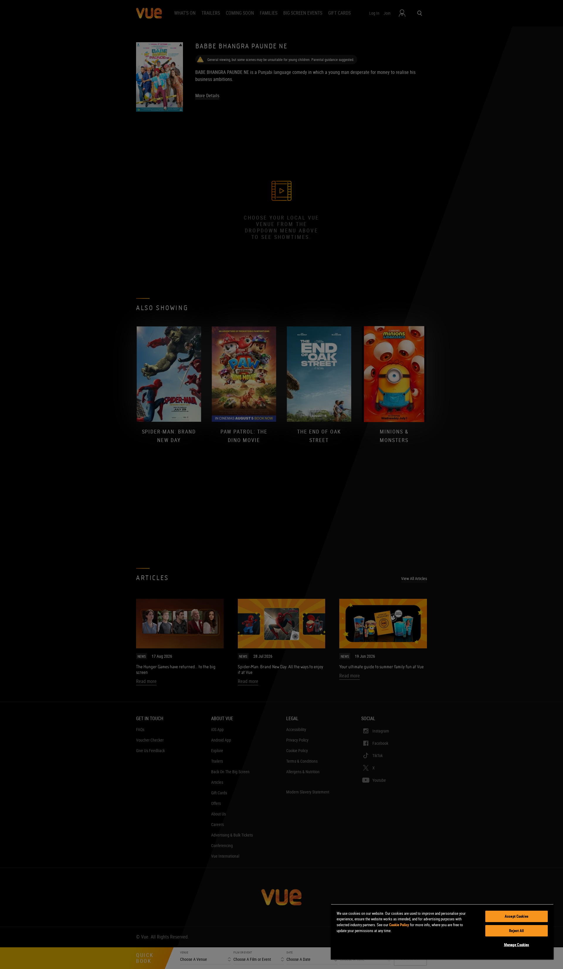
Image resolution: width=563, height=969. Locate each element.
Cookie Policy (399, 924)
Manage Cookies (516, 944)
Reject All (516, 930)
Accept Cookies (516, 916)
